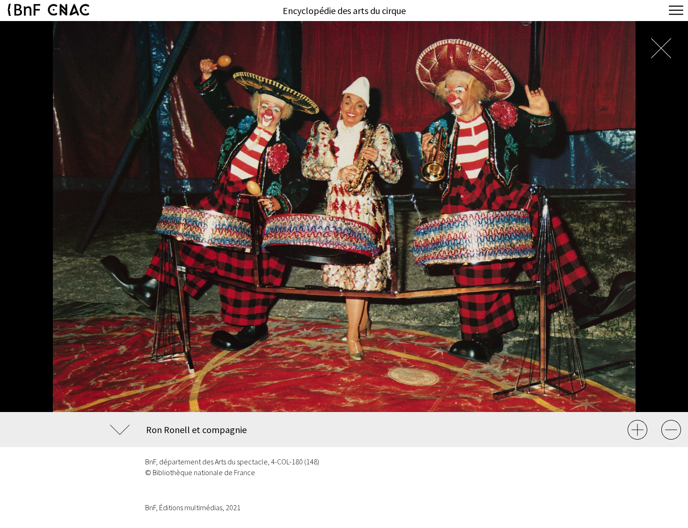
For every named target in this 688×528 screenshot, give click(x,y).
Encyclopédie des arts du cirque (344, 10)
